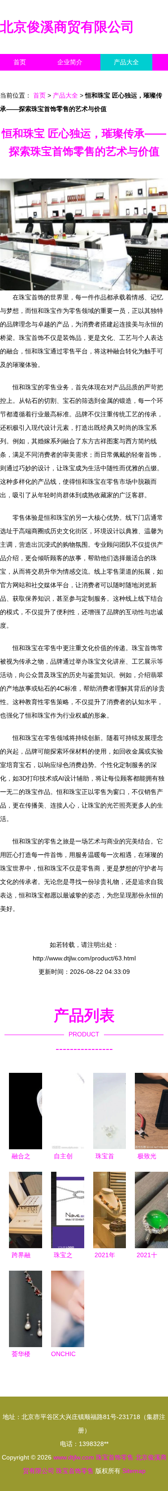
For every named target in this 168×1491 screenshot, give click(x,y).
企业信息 (82, 78)
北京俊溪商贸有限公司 (67, 26)
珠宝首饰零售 (115, 1457)
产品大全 (126, 62)
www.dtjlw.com (73, 1457)
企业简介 (69, 62)
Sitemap (134, 1470)
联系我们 (26, 78)
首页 (19, 62)
